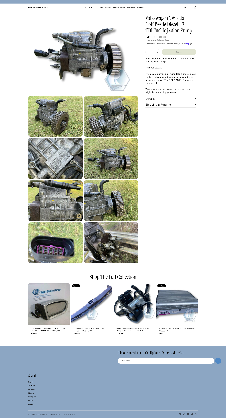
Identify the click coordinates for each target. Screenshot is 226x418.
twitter (30, 400)
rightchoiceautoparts (40, 414)
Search (30, 382)
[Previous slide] (31, 304)
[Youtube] (188, 414)
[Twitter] (196, 414)
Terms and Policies (69, 414)
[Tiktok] (192, 414)
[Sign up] (218, 361)
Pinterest (31, 393)
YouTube (31, 386)
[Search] (185, 7)
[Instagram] (183, 414)
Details (150, 98)
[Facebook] (179, 414)
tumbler (31, 404)
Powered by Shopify (54, 414)
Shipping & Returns (158, 104)
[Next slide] (66, 304)
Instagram (32, 397)
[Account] (190, 7)
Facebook (31, 389)
